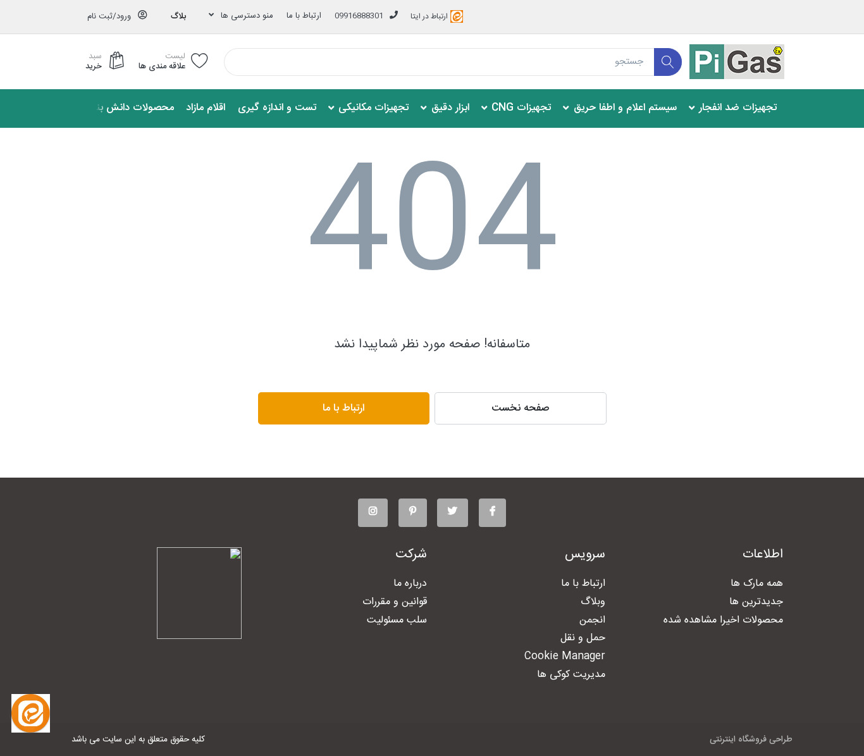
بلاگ (178, 16)
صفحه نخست (520, 408)
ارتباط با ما (304, 16)
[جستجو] (668, 62)
